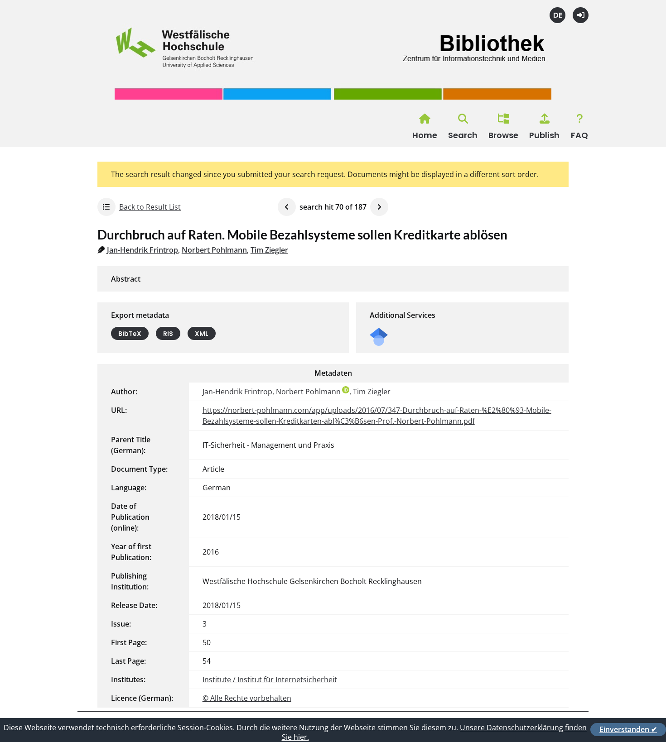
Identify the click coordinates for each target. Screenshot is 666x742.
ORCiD (345, 389)
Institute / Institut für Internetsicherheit (270, 680)
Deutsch (557, 15)
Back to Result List (150, 207)
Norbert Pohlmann (214, 250)
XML (201, 333)
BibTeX (129, 333)
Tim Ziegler (269, 250)
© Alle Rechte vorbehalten (247, 698)
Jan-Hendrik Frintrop (142, 250)
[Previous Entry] (287, 207)
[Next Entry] (379, 207)
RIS (168, 333)
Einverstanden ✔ (628, 729)
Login (581, 15)
